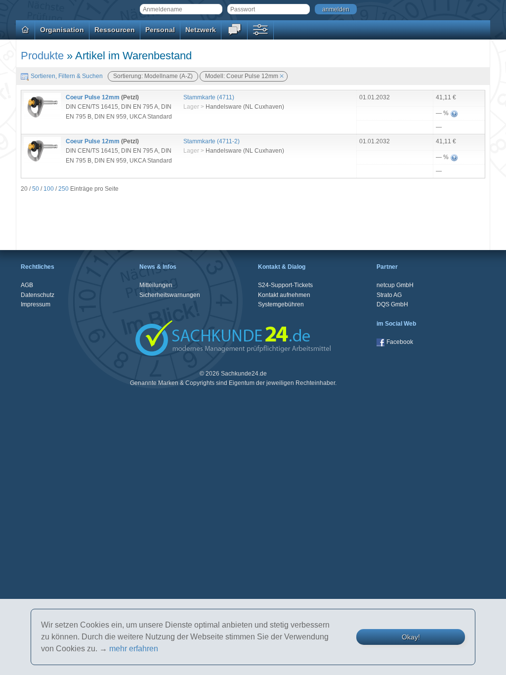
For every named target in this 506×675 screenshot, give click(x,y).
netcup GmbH (395, 285)
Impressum (35, 304)
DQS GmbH (392, 304)
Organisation (62, 30)
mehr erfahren (133, 648)
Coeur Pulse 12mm (93, 97)
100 (48, 188)
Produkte (42, 55)
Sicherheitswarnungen (169, 295)
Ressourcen (114, 30)
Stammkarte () (208, 97)
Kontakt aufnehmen (284, 295)
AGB (27, 285)
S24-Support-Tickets (285, 285)
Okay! (411, 637)
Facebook (399, 341)
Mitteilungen (155, 285)
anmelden (335, 9)
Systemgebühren (281, 304)
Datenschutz (37, 295)
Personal (160, 30)
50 (35, 188)
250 (63, 188)
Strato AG (389, 295)
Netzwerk (200, 30)
